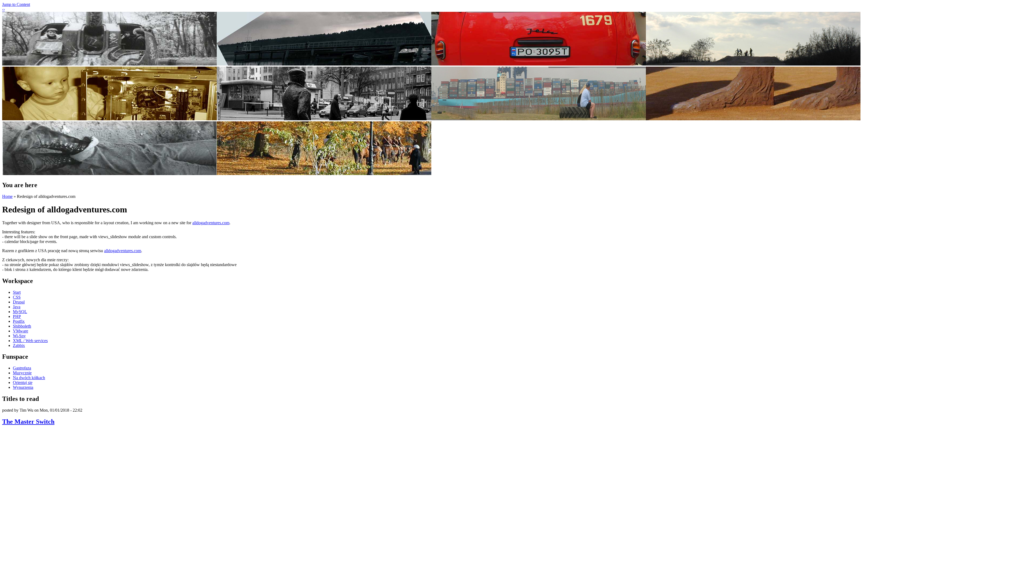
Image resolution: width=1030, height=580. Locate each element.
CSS (17, 297)
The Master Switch (28, 421)
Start (17, 292)
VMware (20, 331)
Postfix (19, 321)
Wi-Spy (19, 336)
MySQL (20, 311)
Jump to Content (16, 4)
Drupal (19, 302)
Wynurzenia (23, 387)
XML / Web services (30, 340)
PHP (17, 316)
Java (16, 307)
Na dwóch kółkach (29, 377)
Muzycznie (22, 373)
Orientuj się (22, 382)
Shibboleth (22, 326)
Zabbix (19, 345)
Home (7, 196)
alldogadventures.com (210, 222)
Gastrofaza (22, 368)
